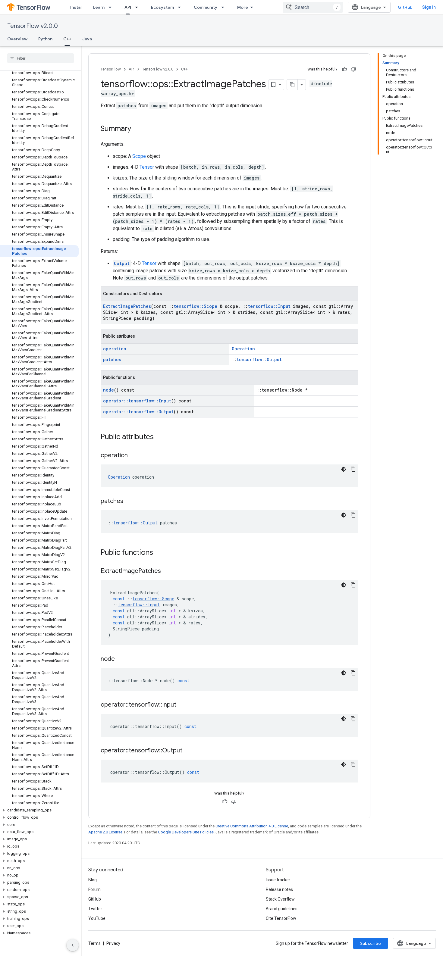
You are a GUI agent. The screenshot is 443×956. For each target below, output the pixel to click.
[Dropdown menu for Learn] (112, 7)
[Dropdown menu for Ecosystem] (181, 7)
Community (205, 7)
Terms (94, 943)
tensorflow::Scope (195, 306)
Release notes (279, 889)
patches (112, 359)
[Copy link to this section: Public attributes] (160, 437)
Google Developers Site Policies (186, 832)
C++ (67, 39)
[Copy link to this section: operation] (134, 455)
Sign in (429, 7)
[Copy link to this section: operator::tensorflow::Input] (182, 705)
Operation (243, 348)
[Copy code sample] (353, 469)
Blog (92, 879)
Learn (99, 7)
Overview (17, 39)
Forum (94, 889)
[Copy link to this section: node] (121, 659)
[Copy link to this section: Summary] (137, 129)
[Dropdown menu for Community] (224, 7)
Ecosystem (162, 7)
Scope (139, 156)
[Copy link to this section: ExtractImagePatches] (167, 571)
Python (45, 39)
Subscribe (370, 943)
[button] (39, 810)
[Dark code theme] (343, 469)
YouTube (96, 918)
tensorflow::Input (269, 306)
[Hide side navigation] (73, 945)
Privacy (113, 943)
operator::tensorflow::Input (137, 401)
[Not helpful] (353, 69)
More (242, 7)
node (108, 390)
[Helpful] (344, 69)
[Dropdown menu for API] (138, 7)
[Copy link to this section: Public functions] (159, 553)
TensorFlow (111, 69)
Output (122, 263)
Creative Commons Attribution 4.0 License (251, 826)
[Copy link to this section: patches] (129, 501)
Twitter (95, 908)
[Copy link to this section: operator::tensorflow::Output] (188, 750)
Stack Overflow (280, 899)
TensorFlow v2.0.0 (32, 26)
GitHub (405, 7)
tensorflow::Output (259, 359)
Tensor (147, 167)
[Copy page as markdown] (292, 85)
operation (114, 348)
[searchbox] (40, 58)
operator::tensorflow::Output (138, 411)
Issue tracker (278, 879)
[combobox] (313, 7)
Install (76, 7)
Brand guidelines (281, 908)
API (127, 7)
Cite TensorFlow (281, 918)
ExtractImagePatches (127, 306)
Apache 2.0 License (105, 832)
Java (87, 39)
